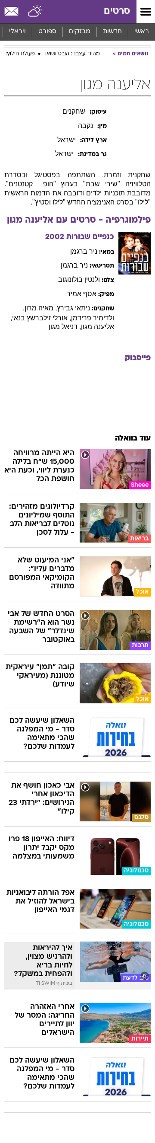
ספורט (47, 32)
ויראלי (17, 32)
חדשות (112, 32)
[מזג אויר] (35, 11)
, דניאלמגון (65, 326)
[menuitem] (112, 32)
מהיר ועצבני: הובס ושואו (72, 54)
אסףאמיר (81, 293)
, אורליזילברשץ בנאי (41, 318)
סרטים (117, 11)
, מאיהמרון (41, 308)
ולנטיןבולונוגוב (79, 279)
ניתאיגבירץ (73, 308)
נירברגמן (83, 251)
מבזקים (79, 32)
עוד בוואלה (133, 438)
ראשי (141, 32)
